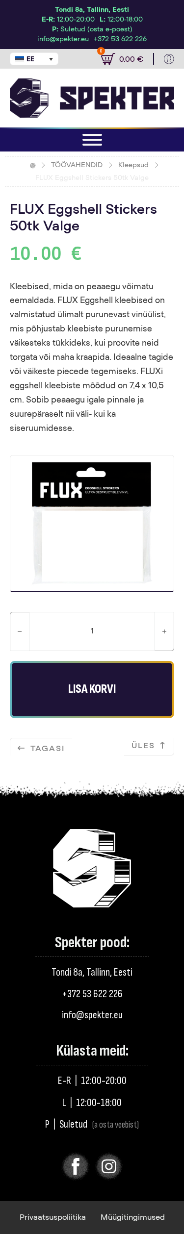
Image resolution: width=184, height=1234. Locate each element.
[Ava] (92, 140)
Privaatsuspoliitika (53, 1217)
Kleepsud (133, 165)
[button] (34, 58)
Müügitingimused (133, 1217)
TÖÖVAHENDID (77, 165)
